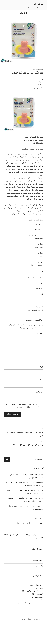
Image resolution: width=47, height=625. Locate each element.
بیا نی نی (38, 3)
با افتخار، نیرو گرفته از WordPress (31, 619)
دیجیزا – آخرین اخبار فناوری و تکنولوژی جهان (26, 523)
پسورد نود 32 (38, 588)
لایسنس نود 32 (37, 594)
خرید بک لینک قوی (36, 585)
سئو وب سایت (37, 597)
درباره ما (40, 571)
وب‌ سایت (39, 392)
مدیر (34, 69)
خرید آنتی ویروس (23, 603)
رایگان (41, 600)
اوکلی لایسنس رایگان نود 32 (32, 591)
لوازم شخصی (36, 306)
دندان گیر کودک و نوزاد (34, 310)
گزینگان (22, 13)
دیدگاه (40, 333)
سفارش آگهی (38, 576)
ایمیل (40, 379)
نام (41, 367)
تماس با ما (39, 566)
